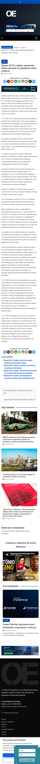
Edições (4, 724)
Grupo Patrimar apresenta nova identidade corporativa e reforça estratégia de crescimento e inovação (19, 626)
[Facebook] (4, 81)
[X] (8, 81)
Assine (3, 719)
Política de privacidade (10, 713)
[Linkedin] (15, 81)
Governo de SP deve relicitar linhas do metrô (18, 400)
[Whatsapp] (19, 81)
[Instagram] (23, 81)
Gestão (6, 620)
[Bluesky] (33, 81)
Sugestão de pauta (7, 729)
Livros (3, 727)
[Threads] (30, 81)
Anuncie (4, 734)
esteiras (19, 101)
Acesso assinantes (7, 722)
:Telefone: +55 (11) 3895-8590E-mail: (14, 704)
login (17, 531)
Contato (3, 732)
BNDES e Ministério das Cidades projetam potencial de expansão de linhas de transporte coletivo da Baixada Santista (19, 439)
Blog (4, 62)
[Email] (26, 81)
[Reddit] (12, 81)
